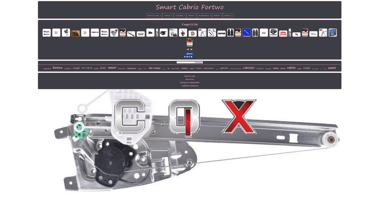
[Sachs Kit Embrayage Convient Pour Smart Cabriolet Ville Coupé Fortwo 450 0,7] (332, 37)
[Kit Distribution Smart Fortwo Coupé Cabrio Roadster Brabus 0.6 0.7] (212, 37)
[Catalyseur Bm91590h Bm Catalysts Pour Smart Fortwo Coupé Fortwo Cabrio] (313, 37)
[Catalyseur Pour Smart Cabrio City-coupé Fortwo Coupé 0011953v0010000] (56, 37)
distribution (131, 68)
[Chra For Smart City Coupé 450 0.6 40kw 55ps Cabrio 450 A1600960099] (66, 37)
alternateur (209, 68)
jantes (140, 68)
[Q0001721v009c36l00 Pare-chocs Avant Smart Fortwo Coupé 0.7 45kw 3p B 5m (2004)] (283, 37)
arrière (87, 68)
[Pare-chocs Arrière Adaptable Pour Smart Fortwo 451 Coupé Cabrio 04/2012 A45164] (221, 37)
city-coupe (154, 67)
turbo (276, 68)
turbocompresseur (235, 68)
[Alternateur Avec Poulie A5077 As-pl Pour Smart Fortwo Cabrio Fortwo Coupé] (192, 37)
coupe (306, 67)
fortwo (57, 67)
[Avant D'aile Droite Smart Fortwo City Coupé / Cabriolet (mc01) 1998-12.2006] (296, 37)
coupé (76, 67)
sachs (145, 68)
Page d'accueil (189, 76)
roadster (67, 68)
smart (112, 67)
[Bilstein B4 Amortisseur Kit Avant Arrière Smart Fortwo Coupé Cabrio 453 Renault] (157, 37)
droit (325, 68)
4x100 (96, 68)
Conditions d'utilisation (189, 86)
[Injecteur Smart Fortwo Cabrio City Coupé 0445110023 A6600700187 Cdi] (75, 37)
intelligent (260, 68)
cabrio (291, 67)
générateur (47, 68)
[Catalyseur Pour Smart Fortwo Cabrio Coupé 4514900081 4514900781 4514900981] (95, 37)
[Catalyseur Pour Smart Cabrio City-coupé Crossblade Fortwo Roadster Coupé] (264, 37)
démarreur (121, 68)
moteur (185, 68)
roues (192, 68)
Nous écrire (189, 79)
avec (321, 69)
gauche (224, 67)
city (168, 68)
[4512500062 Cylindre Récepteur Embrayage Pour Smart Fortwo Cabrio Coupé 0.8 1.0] (114, 37)
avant (332, 67)
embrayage (268, 68)
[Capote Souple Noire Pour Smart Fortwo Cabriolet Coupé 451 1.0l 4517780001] (163, 37)
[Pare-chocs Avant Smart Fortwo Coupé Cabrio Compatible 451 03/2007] (140, 37)
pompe (299, 68)
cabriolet (248, 67)
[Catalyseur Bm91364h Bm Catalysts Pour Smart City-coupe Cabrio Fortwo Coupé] (46, 37)
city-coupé (315, 69)
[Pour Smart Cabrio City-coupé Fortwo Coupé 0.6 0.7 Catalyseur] (85, 37)
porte (217, 69)
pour (103, 67)
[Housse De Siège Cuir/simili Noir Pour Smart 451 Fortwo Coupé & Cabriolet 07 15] (230, 37)
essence (163, 69)
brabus (199, 68)
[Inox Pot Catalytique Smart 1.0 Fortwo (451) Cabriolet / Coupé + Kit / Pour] (246, 37)
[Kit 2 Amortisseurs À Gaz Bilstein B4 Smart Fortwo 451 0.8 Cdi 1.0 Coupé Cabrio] (173, 37)
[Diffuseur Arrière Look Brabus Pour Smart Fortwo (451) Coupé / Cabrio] (189, 46)
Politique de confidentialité (189, 82)
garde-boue (175, 68)
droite (283, 68)
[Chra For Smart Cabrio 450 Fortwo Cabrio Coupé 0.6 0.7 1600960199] (183, 37)
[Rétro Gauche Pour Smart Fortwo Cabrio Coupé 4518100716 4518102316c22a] (150, 37)
